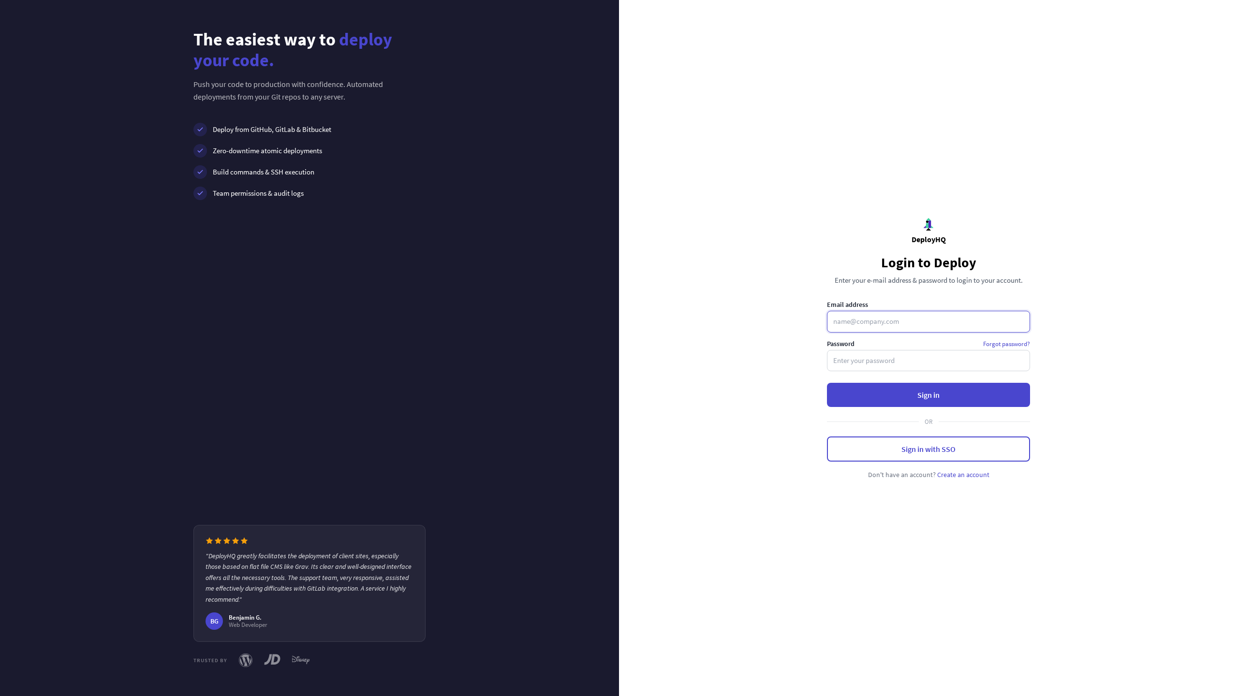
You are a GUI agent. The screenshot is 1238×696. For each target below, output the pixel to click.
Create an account (963, 474)
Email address (847, 304)
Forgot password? (1006, 344)
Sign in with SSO (928, 449)
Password (841, 343)
